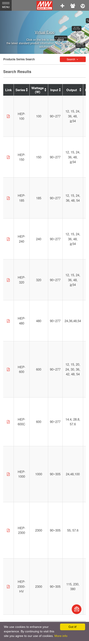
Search (71, 59)
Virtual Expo (44, 32)
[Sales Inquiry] (76, 609)
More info (60, 636)
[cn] (83, 5)
